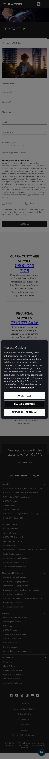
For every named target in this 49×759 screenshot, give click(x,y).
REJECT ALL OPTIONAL (24, 412)
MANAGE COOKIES (24, 404)
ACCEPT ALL (24, 395)
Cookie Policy (26, 387)
